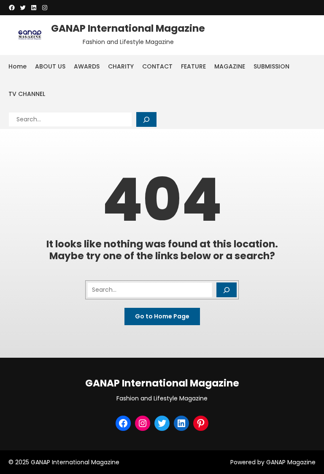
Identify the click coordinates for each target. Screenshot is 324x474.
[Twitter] (22, 7)
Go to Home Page (162, 316)
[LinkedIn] (33, 7)
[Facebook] (11, 7)
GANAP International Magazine (128, 28)
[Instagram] (44, 7)
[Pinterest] (200, 423)
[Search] (146, 119)
